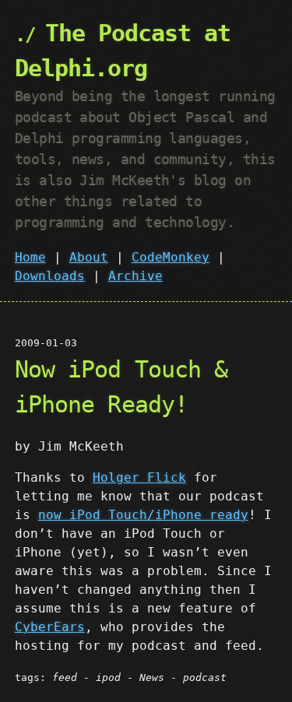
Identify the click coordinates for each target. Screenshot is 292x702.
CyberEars (50, 627)
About (88, 257)
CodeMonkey (170, 257)
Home (30, 257)
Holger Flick (139, 477)
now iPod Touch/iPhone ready (143, 514)
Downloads (50, 276)
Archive (135, 276)
